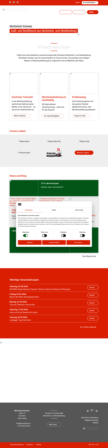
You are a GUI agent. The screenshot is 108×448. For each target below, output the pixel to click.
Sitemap (38, 444)
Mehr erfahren (20, 116)
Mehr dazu (53, 425)
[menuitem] (24, 141)
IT (95, 444)
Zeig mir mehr (80, 116)
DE (89, 444)
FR (92, 444)
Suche (78, 2)
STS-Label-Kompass (50, 183)
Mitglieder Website (89, 2)
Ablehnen (30, 242)
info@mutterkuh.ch (23, 423)
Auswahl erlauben (54, 242)
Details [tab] (54, 210)
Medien (95, 423)
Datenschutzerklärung (16, 444)
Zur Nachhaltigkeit (51, 116)
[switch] (44, 235)
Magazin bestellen (91, 420)
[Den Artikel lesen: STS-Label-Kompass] (24, 188)
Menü (91, 12)
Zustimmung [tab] (28, 210)
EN (97, 444)
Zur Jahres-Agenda (88, 327)
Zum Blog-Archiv (89, 256)
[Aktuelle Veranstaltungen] (88, 44)
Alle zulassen (78, 242)
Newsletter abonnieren (89, 418)
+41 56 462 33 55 (23, 426)
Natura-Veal (65, 12)
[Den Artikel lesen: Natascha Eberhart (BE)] (54, 201)
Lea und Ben (79, 12)
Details (91, 287)
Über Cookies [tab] (79, 210)
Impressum (29, 444)
